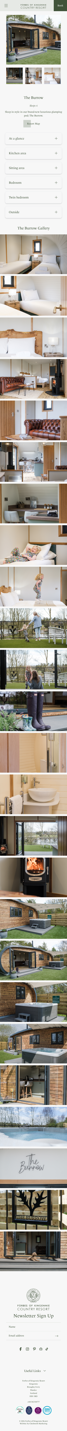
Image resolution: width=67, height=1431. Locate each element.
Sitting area (35, 168)
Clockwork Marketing (38, 1423)
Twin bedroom (35, 197)
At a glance (35, 138)
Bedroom (35, 182)
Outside (35, 212)
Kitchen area (35, 153)
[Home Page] (33, 4)
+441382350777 (33, 1402)
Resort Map (33, 123)
